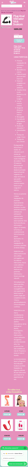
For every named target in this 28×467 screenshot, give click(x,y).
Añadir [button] (6, 414)
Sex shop (7, 11)
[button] (9, 17)
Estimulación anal (15, 11)
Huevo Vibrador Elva (21, 432)
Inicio (2, 11)
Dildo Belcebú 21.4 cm (7, 407)
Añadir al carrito (19, 40)
